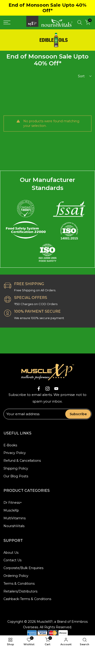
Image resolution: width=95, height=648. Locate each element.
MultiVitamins (14, 518)
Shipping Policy (15, 468)
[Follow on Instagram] (47, 388)
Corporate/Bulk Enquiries (23, 568)
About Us (10, 553)
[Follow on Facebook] (39, 388)
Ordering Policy (15, 576)
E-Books (10, 445)
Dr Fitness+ (12, 503)
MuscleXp (11, 510)
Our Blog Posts (15, 476)
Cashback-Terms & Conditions (27, 599)
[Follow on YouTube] (56, 388)
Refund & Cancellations (22, 461)
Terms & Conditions (19, 583)
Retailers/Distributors (20, 591)
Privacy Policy (14, 453)
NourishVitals (13, 526)
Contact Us (12, 560)
